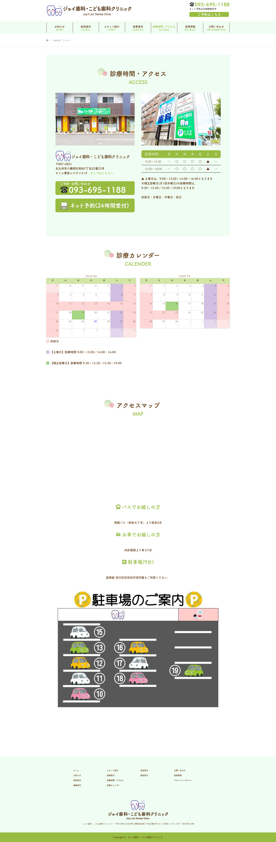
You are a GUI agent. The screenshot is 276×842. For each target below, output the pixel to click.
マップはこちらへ (101, 173)
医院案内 (86, 26)
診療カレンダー (113, 785)
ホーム (76, 770)
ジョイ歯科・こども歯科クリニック (145, 837)
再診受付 (144, 775)
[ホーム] (47, 35)
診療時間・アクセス (164, 26)
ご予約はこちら (209, 14)
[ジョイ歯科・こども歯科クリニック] (89, 10)
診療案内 (138, 26)
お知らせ (59, 26)
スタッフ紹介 (111, 26)
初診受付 (144, 770)
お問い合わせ (216, 26)
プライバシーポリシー (183, 780)
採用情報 (190, 26)
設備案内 (77, 785)
